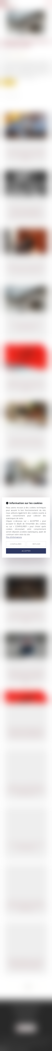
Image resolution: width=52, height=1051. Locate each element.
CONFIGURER (15, 544)
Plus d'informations (14, 537)
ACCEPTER (26, 551)
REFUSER (36, 544)
